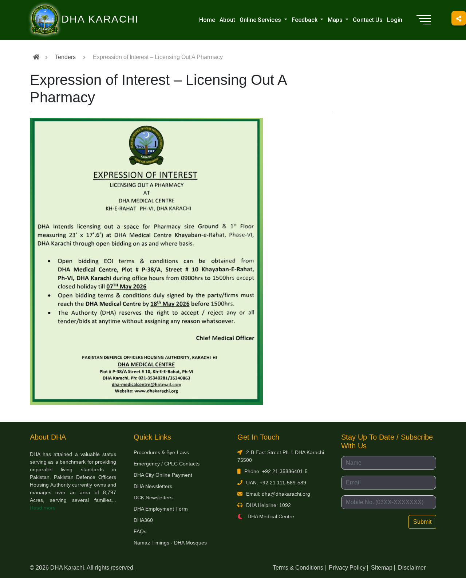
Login (394, 19)
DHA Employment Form (161, 509)
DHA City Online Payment (163, 475)
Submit (422, 522)
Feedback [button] (305, 19)
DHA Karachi (70, 9)
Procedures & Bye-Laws (161, 452)
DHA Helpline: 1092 (268, 505)
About (227, 19)
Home (207, 19)
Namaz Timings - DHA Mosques (170, 543)
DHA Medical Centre (270, 516)
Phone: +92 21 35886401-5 (276, 471)
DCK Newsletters (153, 497)
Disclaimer (412, 568)
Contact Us (368, 19)
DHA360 (143, 520)
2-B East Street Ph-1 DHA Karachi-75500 (281, 456)
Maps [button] (336, 19)
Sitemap (381, 568)
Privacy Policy (347, 568)
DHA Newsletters (153, 486)
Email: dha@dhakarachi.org (278, 494)
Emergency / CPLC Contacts (167, 464)
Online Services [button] (261, 19)
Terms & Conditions (298, 568)
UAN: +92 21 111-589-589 (276, 482)
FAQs (140, 531)
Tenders (65, 57)
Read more (43, 508)
